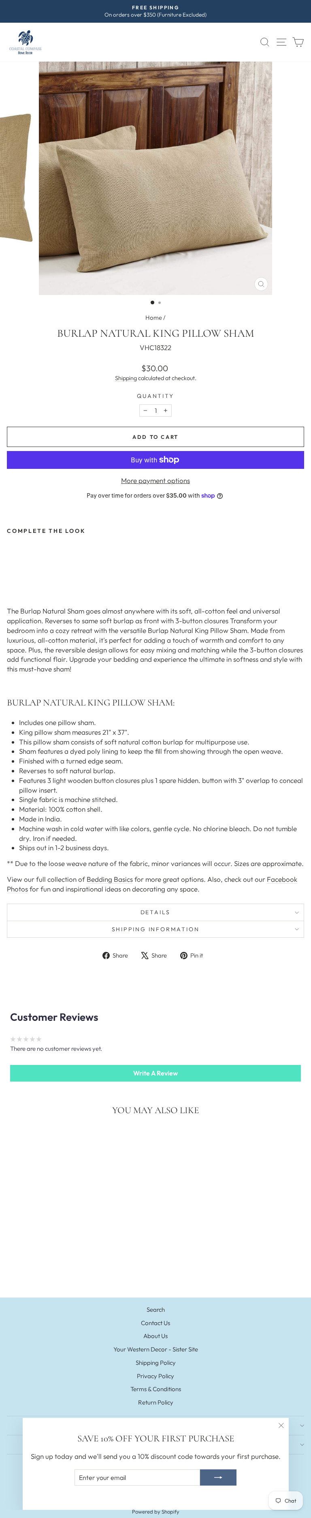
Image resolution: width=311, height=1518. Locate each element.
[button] (155, 1073)
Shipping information (156, 929)
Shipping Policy (156, 1362)
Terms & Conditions (155, 1389)
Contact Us (155, 1323)
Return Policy (155, 1402)
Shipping (126, 378)
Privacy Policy (155, 1376)
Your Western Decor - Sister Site (155, 1349)
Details (156, 912)
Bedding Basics (110, 879)
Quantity (155, 396)
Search (156, 1309)
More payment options (155, 480)
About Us (155, 1336)
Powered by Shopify (155, 1511)
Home (153, 317)
